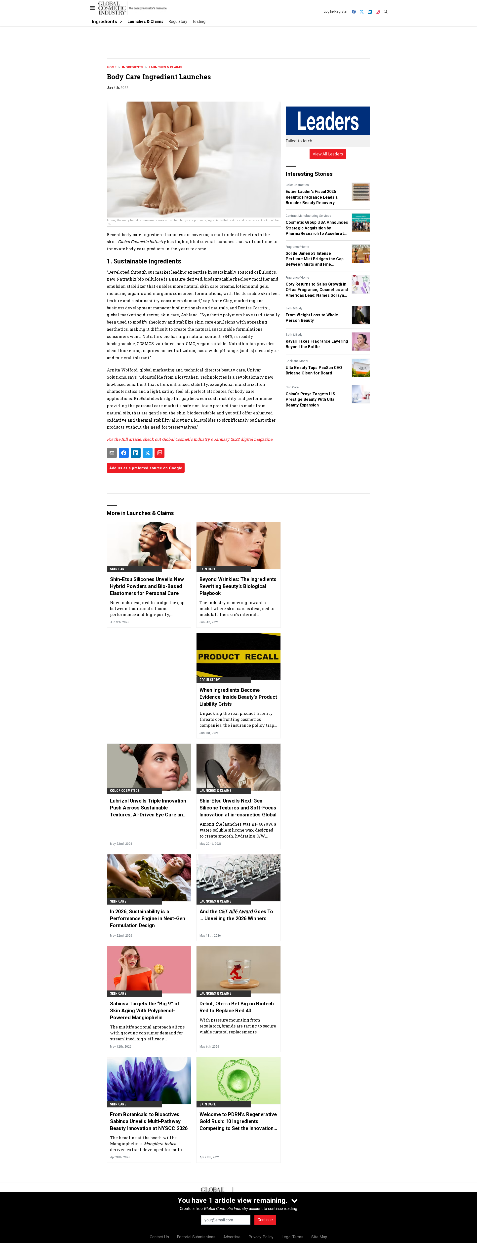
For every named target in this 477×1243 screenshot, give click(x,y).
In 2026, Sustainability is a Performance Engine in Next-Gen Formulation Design (147, 918)
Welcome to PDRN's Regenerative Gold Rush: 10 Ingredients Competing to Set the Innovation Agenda (238, 1121)
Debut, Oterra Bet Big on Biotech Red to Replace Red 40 (236, 1007)
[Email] (112, 453)
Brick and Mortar (297, 361)
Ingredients (132, 67)
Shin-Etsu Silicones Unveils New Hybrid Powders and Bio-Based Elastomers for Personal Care (147, 586)
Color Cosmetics (297, 185)
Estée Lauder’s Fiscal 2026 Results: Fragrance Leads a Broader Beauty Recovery (312, 197)
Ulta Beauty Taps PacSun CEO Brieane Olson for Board (314, 370)
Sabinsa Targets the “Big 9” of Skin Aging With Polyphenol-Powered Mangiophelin (144, 1011)
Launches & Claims (165, 67)
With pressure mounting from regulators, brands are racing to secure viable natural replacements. (237, 1025)
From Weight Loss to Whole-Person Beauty (313, 318)
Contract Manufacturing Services (308, 216)
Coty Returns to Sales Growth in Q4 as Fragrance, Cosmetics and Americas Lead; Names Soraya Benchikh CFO (317, 290)
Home (111, 67)
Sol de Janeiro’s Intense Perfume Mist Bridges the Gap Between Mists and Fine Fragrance (315, 259)
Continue (265, 1219)
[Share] (124, 453)
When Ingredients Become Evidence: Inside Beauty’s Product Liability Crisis (238, 697)
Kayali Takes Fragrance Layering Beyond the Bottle (317, 344)
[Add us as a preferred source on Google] (159, 453)
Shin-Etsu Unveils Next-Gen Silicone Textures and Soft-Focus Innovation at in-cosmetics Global (238, 808)
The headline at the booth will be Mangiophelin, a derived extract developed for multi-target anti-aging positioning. (147, 1143)
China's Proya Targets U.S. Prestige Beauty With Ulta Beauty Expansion (311, 399)
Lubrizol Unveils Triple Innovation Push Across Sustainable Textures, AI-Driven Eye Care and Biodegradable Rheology (148, 808)
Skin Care (292, 387)
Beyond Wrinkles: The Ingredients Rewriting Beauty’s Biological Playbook (238, 586)
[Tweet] (148, 453)
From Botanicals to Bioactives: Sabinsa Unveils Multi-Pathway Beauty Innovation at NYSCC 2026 (149, 1121)
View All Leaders (328, 154)
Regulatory (209, 680)
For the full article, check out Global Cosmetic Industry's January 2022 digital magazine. (190, 439)
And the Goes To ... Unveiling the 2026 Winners (236, 915)
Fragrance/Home (297, 247)
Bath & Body (294, 308)
